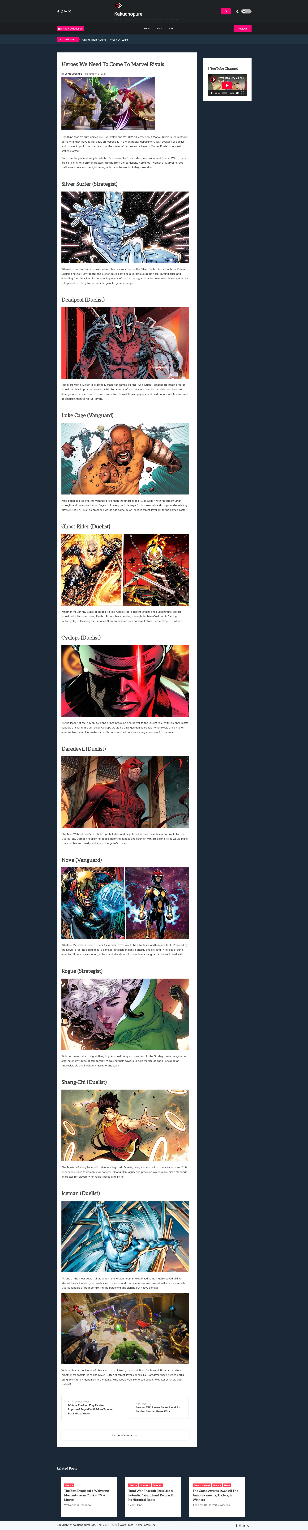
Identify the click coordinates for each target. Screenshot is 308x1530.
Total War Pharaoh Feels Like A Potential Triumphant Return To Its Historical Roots (151, 1495)
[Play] (211, 93)
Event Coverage (202, 1485)
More (159, 28)
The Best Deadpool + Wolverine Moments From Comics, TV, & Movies (86, 1495)
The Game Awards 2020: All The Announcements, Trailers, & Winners (215, 1495)
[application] (227, 85)
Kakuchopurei (129, 14)
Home (147, 28)
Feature (69, 1485)
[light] (242, 11)
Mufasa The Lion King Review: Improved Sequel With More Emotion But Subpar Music (90, 1409)
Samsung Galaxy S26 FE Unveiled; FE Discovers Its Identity (118, 39)
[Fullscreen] (242, 93)
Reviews (157, 1485)
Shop (171, 28)
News (227, 1485)
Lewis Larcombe (73, 73)
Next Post (141, 1403)
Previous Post (80, 1401)
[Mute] (237, 93)
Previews (145, 1485)
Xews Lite (150, 1524)
